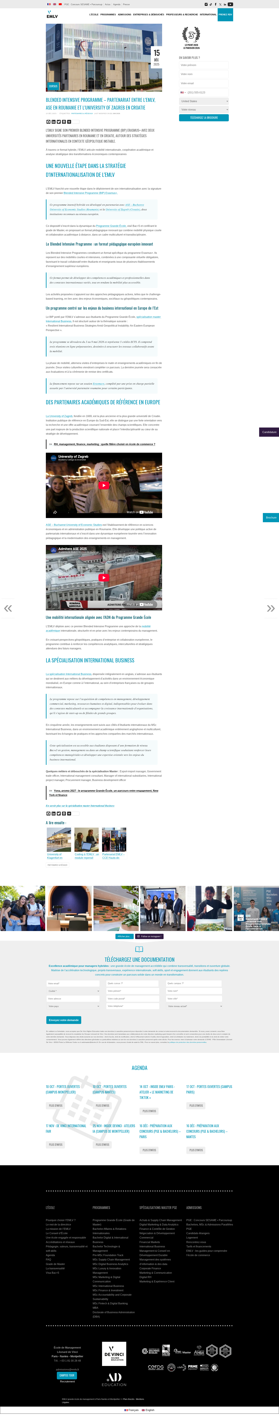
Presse (126, 4)
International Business (152, 1246)
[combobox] (132, 983)
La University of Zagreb (59, 416)
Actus (107, 4)
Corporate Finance (150, 1268)
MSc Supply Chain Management (111, 1259)
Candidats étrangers (198, 1233)
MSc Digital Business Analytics (110, 1264)
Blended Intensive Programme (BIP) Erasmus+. (91, 193)
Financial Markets (150, 1242)
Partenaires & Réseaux (82, 113)
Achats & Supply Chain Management (161, 1220)
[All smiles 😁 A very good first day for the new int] (22, 908)
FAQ (48, 1259)
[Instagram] (206, 5)
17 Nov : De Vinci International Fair (66, 1128)
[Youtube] (230, 5)
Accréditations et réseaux (60, 1242)
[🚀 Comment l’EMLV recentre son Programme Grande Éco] (256, 908)
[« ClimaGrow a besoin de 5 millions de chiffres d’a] (163, 908)
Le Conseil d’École (57, 1233)
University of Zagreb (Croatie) (123, 209)
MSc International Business (108, 1286)
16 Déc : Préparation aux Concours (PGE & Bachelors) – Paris (160, 1131)
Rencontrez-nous (196, 1242)
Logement (192, 1237)
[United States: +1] (183, 92)
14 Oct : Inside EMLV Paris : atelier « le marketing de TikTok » (157, 1092)
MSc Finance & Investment (108, 1290)
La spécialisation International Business (68, 674)
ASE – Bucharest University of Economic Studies (74, 525)
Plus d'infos (55, 1106)
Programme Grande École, (111, 226)
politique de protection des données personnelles (187, 1042)
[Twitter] (220, 5)
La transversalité (55, 1268)
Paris (55, 1356)
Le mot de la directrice (58, 1224)
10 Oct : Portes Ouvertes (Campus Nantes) (110, 1089)
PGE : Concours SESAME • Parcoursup (83, 4)
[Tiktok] (211, 5)
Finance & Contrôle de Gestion (157, 1229)
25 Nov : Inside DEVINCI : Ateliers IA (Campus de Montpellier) (114, 1128)
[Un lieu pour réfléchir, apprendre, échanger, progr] (69, 908)
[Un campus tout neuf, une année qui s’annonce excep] (116, 908)
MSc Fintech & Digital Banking (110, 1303)
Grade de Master (55, 1264)
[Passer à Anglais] (54, 4)
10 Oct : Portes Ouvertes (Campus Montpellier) (63, 1089)
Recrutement (67, 1381)
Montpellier (76, 1356)
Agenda (116, 4)
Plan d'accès (128, 1399)
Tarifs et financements (198, 1246)
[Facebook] (215, 5)
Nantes (64, 1356)
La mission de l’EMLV (58, 1229)
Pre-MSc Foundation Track (108, 1255)
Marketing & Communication (156, 1272)
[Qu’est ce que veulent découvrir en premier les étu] (209, 908)
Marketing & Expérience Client (157, 1281)
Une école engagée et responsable (66, 1237)
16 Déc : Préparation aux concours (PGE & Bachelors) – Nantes (207, 1131)
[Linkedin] (225, 5)
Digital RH (145, 1277)
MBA (95, 1307)
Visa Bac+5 (52, 1272)
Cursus (53, 86)
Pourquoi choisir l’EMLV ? (61, 1220)
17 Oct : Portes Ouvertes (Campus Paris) (209, 1089)
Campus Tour (67, 1375)
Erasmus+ (98, 383)
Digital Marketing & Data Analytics (159, 1224)
